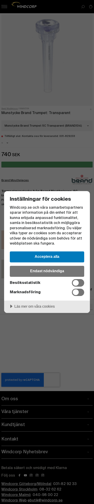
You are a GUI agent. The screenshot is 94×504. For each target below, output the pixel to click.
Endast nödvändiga (47, 271)
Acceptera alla (47, 256)
